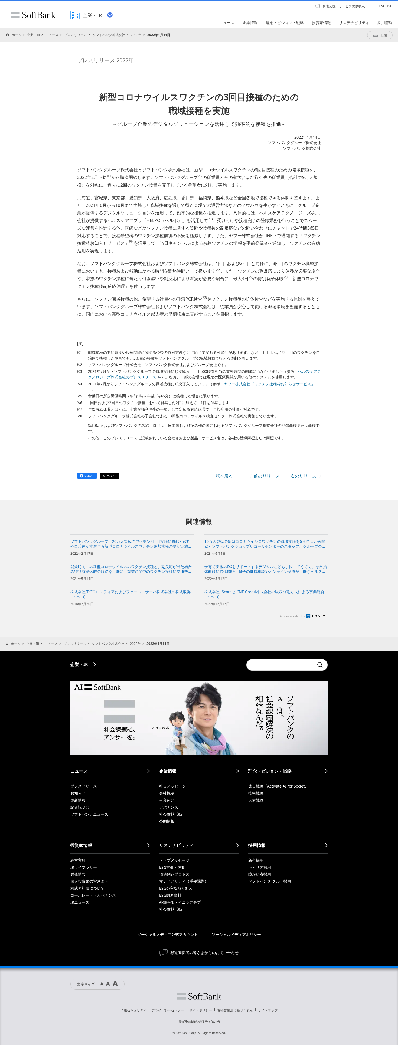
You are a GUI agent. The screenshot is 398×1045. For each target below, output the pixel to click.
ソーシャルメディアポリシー (236, 934)
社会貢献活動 (170, 814)
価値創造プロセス (174, 874)
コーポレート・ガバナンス (93, 895)
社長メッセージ (172, 786)
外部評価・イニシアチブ (180, 902)
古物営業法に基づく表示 (235, 1010)
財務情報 (78, 874)
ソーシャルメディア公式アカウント (167, 934)
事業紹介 (166, 800)
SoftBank (33, 15)
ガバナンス (168, 807)
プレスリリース (75, 34)
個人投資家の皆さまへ (89, 881)
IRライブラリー (83, 867)
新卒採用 (255, 860)
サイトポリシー (200, 1010)
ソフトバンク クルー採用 (269, 881)
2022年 (136, 34)
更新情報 (78, 800)
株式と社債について (87, 888)
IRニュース (79, 902)
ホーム (16, 34)
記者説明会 (79, 807)
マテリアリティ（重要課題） (183, 881)
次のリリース (304, 476)
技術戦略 (255, 793)
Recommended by (292, 616)
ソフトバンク (199, 996)
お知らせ (78, 793)
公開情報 (166, 821)
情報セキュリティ (133, 1010)
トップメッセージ (174, 860)
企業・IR (33, 34)
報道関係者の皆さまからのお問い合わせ (204, 952)
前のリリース (267, 476)
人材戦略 (255, 800)
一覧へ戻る (222, 476)
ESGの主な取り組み (176, 888)
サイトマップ (268, 1010)
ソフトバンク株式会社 (109, 34)
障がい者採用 (259, 874)
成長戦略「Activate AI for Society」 (279, 786)
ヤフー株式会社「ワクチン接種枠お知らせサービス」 (269, 383)
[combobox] (280, 664)
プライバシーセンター (168, 1010)
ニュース (51, 34)
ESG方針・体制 (172, 867)
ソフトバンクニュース (89, 814)
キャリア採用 (259, 867)
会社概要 (166, 793)
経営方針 (78, 860)
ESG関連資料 (170, 895)
